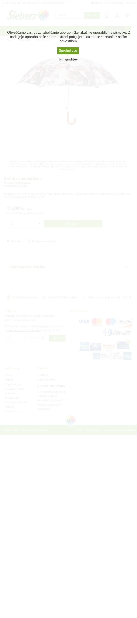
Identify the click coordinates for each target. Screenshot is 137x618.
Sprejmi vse (68, 50)
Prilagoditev (68, 59)
